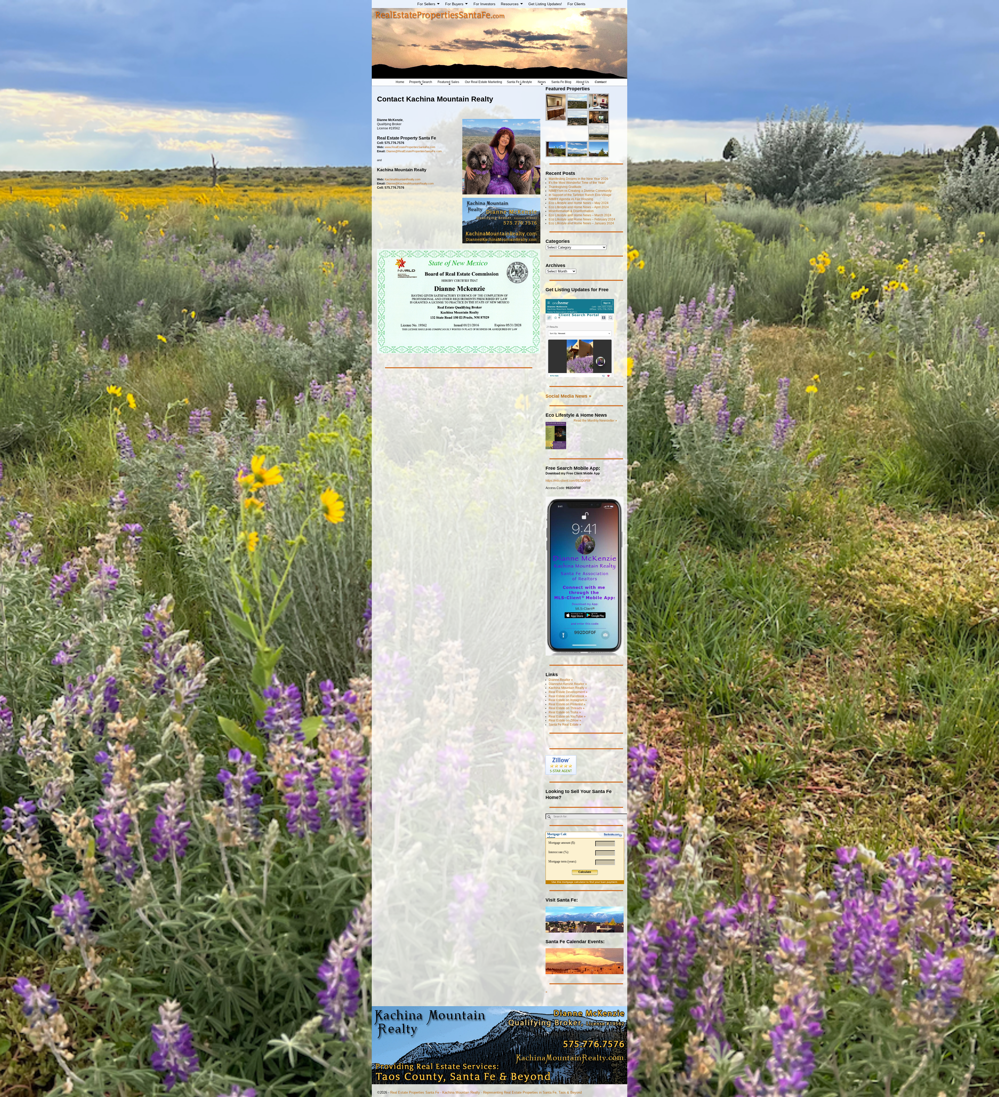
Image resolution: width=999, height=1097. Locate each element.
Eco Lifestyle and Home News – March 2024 (580, 215)
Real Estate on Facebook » (568, 696)
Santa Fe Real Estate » (565, 724)
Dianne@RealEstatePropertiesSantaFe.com (414, 151)
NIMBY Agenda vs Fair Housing (571, 199)
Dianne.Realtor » (561, 680)
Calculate (584, 871)
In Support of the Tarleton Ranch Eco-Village (580, 195)
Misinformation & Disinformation (571, 211)
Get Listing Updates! (545, 4)
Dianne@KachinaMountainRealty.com (410, 183)
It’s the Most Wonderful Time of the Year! (577, 183)
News (542, 82)
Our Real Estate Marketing (483, 82)
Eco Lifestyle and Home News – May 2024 (579, 203)
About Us (582, 82)
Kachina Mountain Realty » (568, 688)
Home (400, 82)
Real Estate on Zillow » (565, 720)
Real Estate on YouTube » (567, 716)
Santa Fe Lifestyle (519, 82)
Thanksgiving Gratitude (565, 187)
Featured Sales (448, 82)
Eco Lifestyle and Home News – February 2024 (582, 219)
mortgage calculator (574, 881)
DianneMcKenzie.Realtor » (568, 684)
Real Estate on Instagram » (568, 700)
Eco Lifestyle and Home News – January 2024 (581, 223)
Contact (600, 82)
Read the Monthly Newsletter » (595, 420)
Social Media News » (568, 396)
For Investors (484, 4)
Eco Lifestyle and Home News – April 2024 (579, 207)
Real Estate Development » (568, 692)
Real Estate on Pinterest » (567, 704)
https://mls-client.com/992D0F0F (568, 481)
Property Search (420, 82)
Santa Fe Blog (561, 82)
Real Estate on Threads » (567, 708)
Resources (509, 4)
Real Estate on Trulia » (565, 712)
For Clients (576, 4)
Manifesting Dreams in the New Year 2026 (578, 179)
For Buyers (454, 4)
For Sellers (426, 4)
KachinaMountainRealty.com (402, 179)
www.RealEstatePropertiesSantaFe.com (410, 147)
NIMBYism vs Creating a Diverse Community (580, 191)
